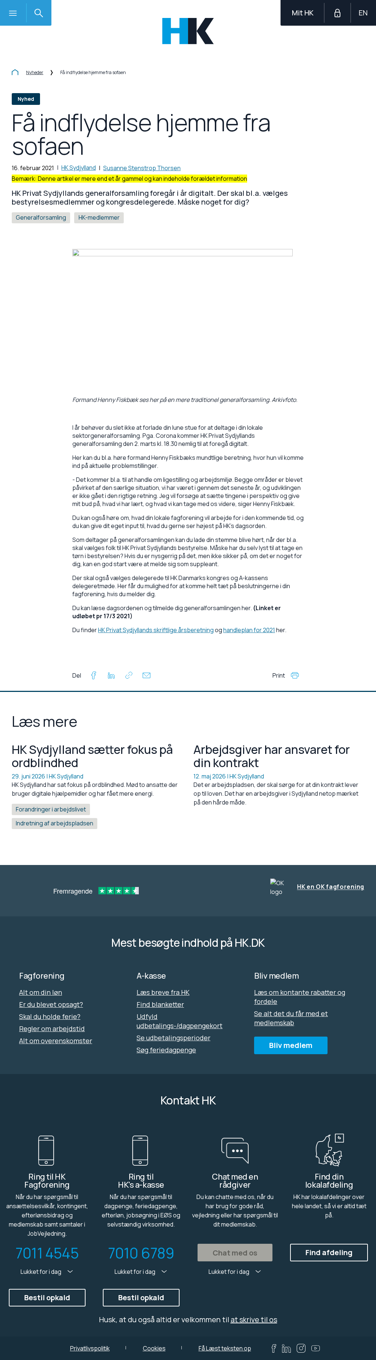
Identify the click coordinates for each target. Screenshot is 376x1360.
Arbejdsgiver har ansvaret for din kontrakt (272, 756)
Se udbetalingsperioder (173, 1037)
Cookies (154, 1348)
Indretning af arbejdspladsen (54, 823)
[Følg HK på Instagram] (301, 1348)
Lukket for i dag (41, 1272)
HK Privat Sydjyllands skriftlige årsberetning (156, 630)
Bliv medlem (290, 1045)
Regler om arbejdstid (52, 1028)
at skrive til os (254, 1319)
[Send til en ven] (146, 676)
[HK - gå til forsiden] (188, 31)
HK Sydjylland (78, 168)
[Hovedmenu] (13, 13)
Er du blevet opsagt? (51, 1004)
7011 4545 (47, 1253)
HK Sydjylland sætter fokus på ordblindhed (92, 756)
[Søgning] (38, 13)
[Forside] (15, 73)
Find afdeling (329, 1252)
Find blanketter (160, 1004)
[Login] (337, 13)
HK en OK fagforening (330, 887)
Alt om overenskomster (55, 1040)
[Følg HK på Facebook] (274, 1348)
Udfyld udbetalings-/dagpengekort (180, 1021)
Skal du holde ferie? (49, 1016)
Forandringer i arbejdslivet (51, 809)
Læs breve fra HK (163, 992)
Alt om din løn (40, 992)
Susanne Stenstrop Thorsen (142, 168)
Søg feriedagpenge (166, 1049)
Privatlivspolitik (90, 1348)
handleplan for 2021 (249, 630)
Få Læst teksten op (225, 1348)
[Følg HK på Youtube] (315, 1348)
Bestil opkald (47, 1297)
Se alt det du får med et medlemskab (291, 1018)
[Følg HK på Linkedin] (286, 1348)
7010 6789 (141, 1253)
